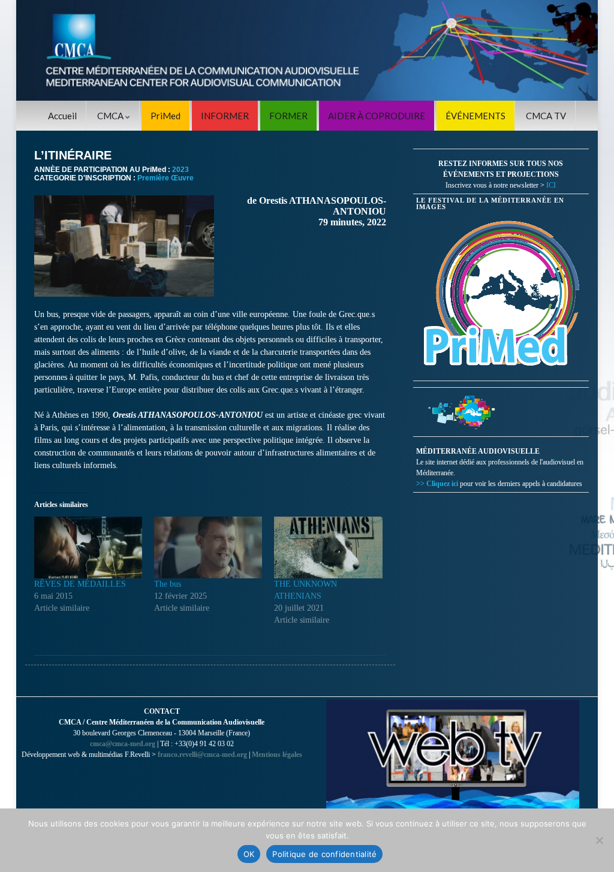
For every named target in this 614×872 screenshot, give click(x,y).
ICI (551, 185)
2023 (180, 169)
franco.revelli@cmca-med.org (202, 754)
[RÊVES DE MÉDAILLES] (88, 547)
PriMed (165, 115)
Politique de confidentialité (324, 854)
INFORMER (225, 115)
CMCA (111, 115)
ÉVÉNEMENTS (475, 115)
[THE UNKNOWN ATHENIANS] (328, 547)
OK (249, 854)
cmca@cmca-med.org (122, 744)
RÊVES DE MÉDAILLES (80, 584)
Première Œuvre (165, 178)
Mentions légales (277, 754)
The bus (167, 584)
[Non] (599, 840)
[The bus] (208, 547)
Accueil (62, 115)
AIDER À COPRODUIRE (376, 115)
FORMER (288, 115)
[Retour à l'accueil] (307, 50)
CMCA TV (546, 115)
